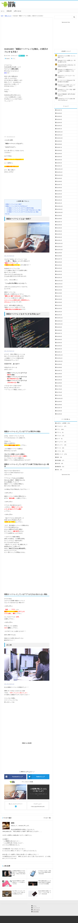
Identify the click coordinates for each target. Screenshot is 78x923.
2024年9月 (59, 178)
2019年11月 (59, 358)
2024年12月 (60, 169)
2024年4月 (59, 193)
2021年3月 (59, 308)
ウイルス (59, 435)
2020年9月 (59, 327)
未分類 (58, 463)
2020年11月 (59, 321)
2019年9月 (59, 364)
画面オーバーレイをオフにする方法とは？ (16, 206)
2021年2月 (59, 311)
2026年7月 (59, 110)
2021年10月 (60, 286)
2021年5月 (59, 302)
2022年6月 (59, 262)
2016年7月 (59, 407)
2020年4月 (59, 342)
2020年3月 (59, 345)
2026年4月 (59, 119)
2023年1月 (59, 240)
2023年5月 (59, 228)
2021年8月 (59, 293)
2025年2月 (59, 162)
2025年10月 (60, 138)
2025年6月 (59, 150)
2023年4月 (59, 231)
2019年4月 (59, 379)
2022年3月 (59, 271)
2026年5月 (59, 116)
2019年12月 (60, 355)
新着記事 (9, 11)
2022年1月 (59, 277)
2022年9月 (59, 252)
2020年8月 (59, 330)
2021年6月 (59, 299)
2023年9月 (59, 215)
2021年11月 (59, 283)
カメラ (58, 438)
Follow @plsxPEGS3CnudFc (38, 806)
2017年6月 (59, 386)
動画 (58, 457)
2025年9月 (59, 141)
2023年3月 (59, 234)
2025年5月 (59, 153)
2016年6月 (59, 410)
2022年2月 (59, 274)
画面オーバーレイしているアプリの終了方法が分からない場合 (24, 210)
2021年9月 (59, 290)
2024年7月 (59, 184)
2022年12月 (60, 243)
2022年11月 (59, 246)
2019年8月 (59, 367)
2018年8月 (59, 383)
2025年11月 (59, 135)
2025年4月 (59, 156)
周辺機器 (59, 460)
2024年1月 (59, 203)
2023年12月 (60, 206)
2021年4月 (59, 305)
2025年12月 (60, 131)
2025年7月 (59, 147)
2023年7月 (59, 221)
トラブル (59, 451)
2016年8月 (59, 404)
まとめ (7, 213)
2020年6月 (59, 336)
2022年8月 (59, 255)
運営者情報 (36, 911)
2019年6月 (59, 373)
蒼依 (27, 55)
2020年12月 (60, 317)
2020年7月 (59, 333)
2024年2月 (59, 200)
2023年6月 (59, 224)
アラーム (59, 432)
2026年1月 (59, 128)
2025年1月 (59, 166)
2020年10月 (60, 324)
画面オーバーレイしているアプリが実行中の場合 (20, 208)
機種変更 (59, 466)
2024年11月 (59, 172)
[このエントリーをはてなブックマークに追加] (16, 806)
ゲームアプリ (60, 441)
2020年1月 (59, 352)
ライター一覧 (47, 817)
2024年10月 (60, 175)
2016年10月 (60, 398)
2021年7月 (59, 296)
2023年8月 (59, 218)
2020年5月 (59, 339)
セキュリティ (60, 445)
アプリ (13, 58)
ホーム (34, 906)
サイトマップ (36, 907)
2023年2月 (59, 237)
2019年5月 (59, 376)
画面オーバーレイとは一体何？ (13, 204)
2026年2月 (59, 125)
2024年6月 (59, 187)
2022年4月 (59, 268)
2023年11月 (59, 209)
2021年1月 (59, 314)
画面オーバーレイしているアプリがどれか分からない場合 (22, 212)
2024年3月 (59, 197)
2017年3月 (59, 395)
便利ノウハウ (21, 55)
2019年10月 (60, 361)
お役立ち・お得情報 (61, 423)
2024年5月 (59, 190)
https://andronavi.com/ (11, 136)
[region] (26, 33)
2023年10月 (60, 212)
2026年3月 (59, 122)
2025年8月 (59, 144)
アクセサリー (60, 426)
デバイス (59, 448)
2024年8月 (59, 181)
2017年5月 (59, 389)
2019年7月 (59, 370)
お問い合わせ (17, 11)
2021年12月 (60, 280)
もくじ (2, 11)
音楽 (58, 469)
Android (7, 58)
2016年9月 (59, 401)
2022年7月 (59, 259)
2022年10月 (60, 249)
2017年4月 (59, 392)
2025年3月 (59, 159)
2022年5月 (59, 265)
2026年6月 (59, 113)
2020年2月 (59, 348)
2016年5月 (59, 414)
